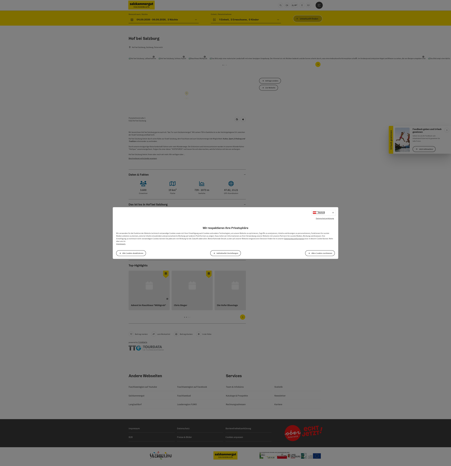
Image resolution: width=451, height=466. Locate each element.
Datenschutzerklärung (325, 218)
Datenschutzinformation (294, 238)
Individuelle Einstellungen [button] (227, 253)
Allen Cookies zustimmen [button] (321, 253)
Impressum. (121, 244)
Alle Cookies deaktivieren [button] (132, 253)
